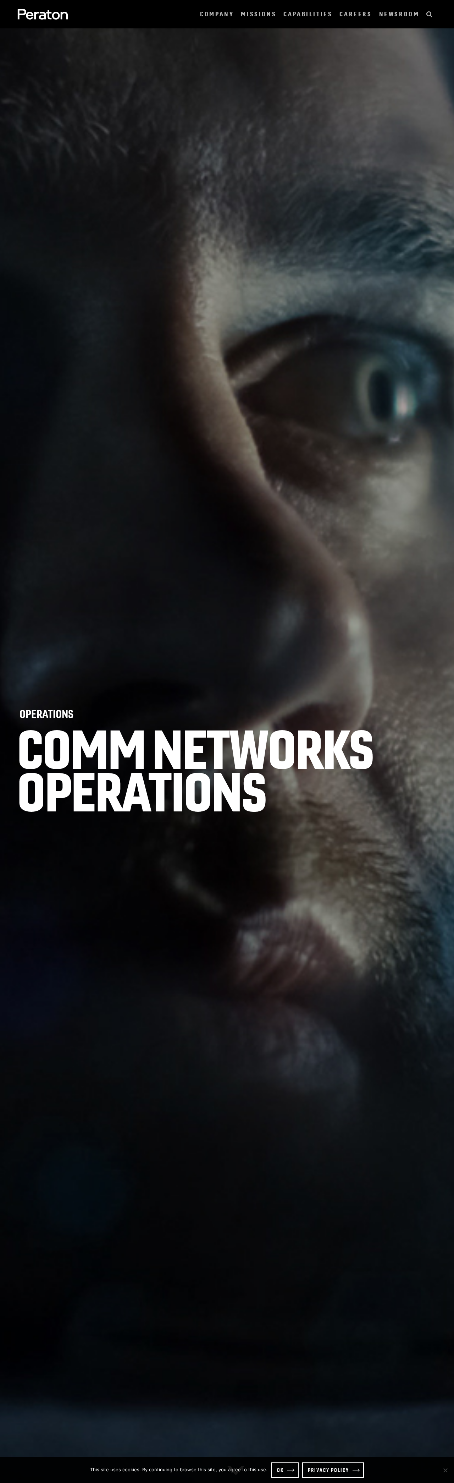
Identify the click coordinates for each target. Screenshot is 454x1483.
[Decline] (445, 1470)
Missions (258, 14)
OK (280, 1469)
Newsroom (399, 14)
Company (217, 14)
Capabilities (307, 14)
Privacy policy (328, 1469)
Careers (355, 14)
